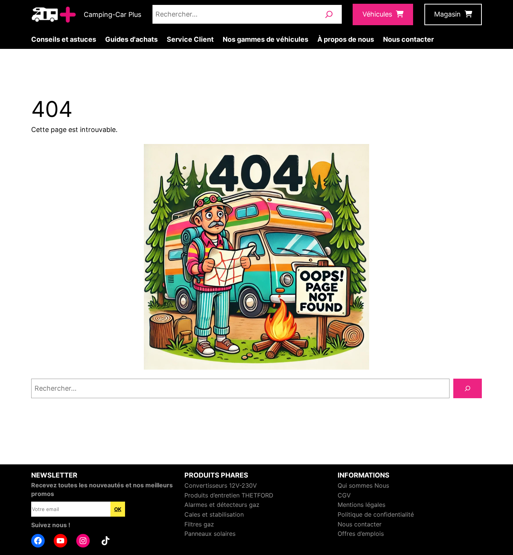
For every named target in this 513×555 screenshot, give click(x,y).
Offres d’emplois (361, 533)
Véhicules (377, 14)
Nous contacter (360, 524)
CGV (344, 495)
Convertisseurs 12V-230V (220, 485)
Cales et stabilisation (214, 514)
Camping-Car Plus (112, 14)
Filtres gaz (199, 524)
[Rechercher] (329, 14)
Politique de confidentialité (376, 514)
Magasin (447, 14)
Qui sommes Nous (363, 485)
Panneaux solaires (209, 533)
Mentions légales (361, 504)
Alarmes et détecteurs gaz (222, 504)
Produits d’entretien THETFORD (228, 495)
